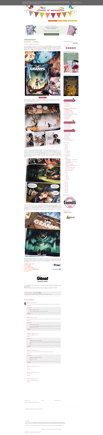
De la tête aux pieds (67, 124)
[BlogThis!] (36, 292)
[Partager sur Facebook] (39, 292)
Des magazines (67, 117)
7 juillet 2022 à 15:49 (33, 317)
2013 (65, 192)
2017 (65, 186)
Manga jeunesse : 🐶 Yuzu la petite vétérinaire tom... (71, 162)
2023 (65, 148)
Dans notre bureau (67, 132)
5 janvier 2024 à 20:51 (34, 378)
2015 (65, 189)
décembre (67, 151)
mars (66, 176)
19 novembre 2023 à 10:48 (35, 366)
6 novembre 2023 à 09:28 (37, 357)
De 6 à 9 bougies (67, 106)
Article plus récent (27, 400)
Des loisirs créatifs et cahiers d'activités (70, 114)
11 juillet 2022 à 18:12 (35, 324)
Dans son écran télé (67, 128)
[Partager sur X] (38, 292)
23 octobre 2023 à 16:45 (35, 333)
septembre (67, 155)
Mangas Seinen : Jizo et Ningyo (70, 167)
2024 (65, 147)
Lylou (31, 309)
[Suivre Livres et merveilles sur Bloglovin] (68, 212)
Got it (79, 2)
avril (66, 175)
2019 (65, 183)
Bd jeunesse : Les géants (69, 169)
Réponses (29, 307)
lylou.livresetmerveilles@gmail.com (57, 425)
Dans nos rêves (67, 137)
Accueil (42, 400)
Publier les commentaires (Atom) (34, 402)
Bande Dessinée (29, 294)
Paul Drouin (50, 294)
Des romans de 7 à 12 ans (68, 111)
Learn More (75, 2)
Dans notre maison (67, 135)
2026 (65, 144)
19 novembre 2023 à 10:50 (35, 372)
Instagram (46, 287)
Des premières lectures (68, 110)
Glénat (33, 294)
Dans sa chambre (67, 125)
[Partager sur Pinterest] (40, 292)
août (66, 156)
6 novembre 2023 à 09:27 (37, 340)
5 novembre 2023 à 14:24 (35, 350)
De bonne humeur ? (67, 138)
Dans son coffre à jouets (68, 126)
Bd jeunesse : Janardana (69, 164)
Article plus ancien (58, 400)
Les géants (36, 294)
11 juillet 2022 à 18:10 (35, 309)
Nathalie (28, 317)
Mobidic (47, 294)
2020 (65, 182)
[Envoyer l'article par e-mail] (34, 292)
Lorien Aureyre (40, 294)
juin (66, 172)
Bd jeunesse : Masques (69, 170)
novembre (67, 152)
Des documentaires (67, 116)
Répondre (28, 305)
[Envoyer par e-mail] (35, 292)
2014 (65, 190)
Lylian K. (44, 294)
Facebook (50, 287)
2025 (65, 145)
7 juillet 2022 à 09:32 (33, 302)
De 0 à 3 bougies (67, 103)
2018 (65, 185)
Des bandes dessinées (68, 115)
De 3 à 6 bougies (67, 105)
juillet (66, 158)
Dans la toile (66, 136)
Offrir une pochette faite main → (51, 34)
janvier (66, 179)
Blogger (60, 429)
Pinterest (55, 287)
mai (66, 173)
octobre (66, 154)
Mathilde (28, 302)
